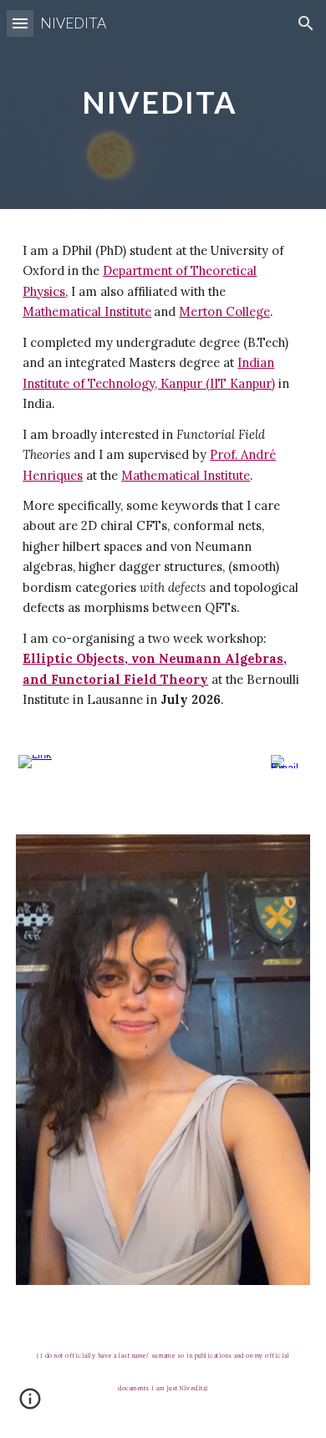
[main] (163, 104)
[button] (20, 23)
